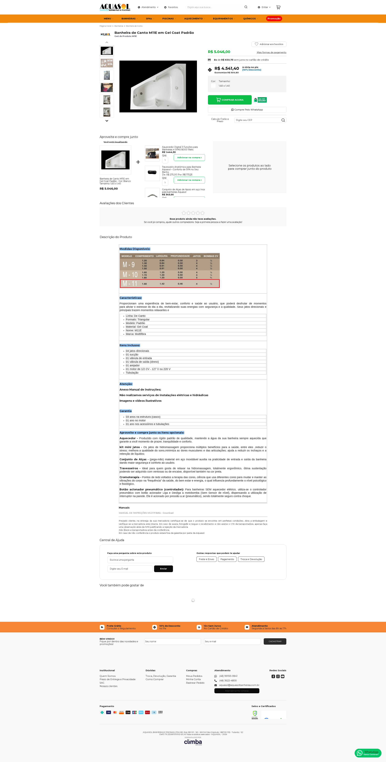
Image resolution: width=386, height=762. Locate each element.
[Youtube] (282, 677)
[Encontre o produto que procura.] (245, 7)
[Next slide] (107, 120)
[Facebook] (273, 677)
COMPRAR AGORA (232, 99)
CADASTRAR (275, 641)
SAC (102, 682)
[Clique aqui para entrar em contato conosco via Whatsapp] (368, 753)
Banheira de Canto (134, 26)
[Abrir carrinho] (280, 7)
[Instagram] (278, 677)
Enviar (163, 568)
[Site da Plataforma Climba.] (193, 740)
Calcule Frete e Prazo (220, 120)
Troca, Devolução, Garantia (161, 676)
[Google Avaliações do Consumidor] (273, 715)
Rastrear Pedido (195, 682)
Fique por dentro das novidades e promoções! (119, 642)
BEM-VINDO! (107, 638)
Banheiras (119, 26)
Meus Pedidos (194, 676)
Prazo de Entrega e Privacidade (118, 679)
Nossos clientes (108, 686)
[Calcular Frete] (283, 120)
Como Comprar (155, 679)
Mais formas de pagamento (271, 52)
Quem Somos (107, 676)
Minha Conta (193, 679)
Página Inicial (106, 26)
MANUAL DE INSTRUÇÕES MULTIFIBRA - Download (146, 513)
